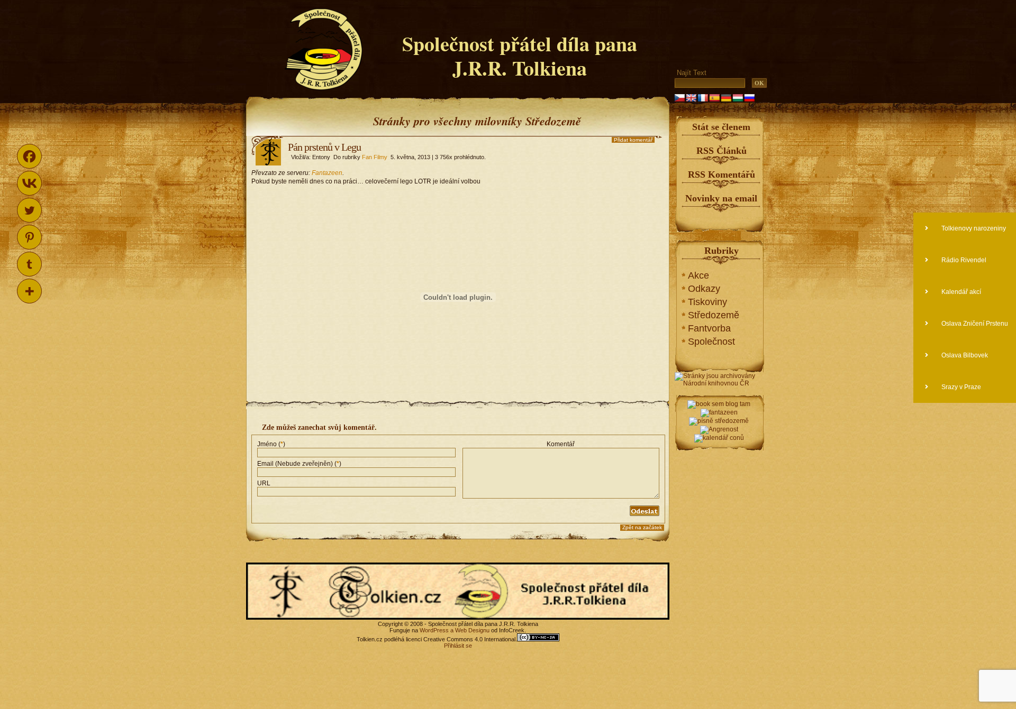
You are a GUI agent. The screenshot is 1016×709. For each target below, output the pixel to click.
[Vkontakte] (29, 183)
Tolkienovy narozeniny (973, 228)
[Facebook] (29, 156)
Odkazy (704, 288)
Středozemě (713, 315)
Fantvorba (709, 328)
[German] (726, 98)
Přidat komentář (633, 140)
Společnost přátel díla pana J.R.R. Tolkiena (519, 55)
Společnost (711, 341)
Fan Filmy (374, 157)
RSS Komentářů (721, 174)
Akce (698, 275)
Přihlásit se (458, 645)
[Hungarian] (737, 98)
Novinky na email (721, 198)
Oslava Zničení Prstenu (974, 323)
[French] (702, 98)
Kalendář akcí (960, 292)
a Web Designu (469, 630)
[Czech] (679, 98)
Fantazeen (327, 173)
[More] (29, 291)
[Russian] (749, 98)
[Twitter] (29, 210)
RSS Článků (721, 150)
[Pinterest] (29, 237)
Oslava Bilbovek (964, 355)
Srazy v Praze (960, 387)
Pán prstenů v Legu (324, 147)
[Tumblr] (29, 264)
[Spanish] (714, 98)
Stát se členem (721, 127)
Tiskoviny (707, 302)
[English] (691, 98)
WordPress (434, 630)
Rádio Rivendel (963, 260)
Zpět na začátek (642, 527)
